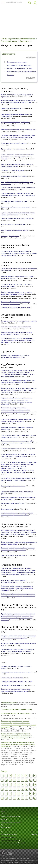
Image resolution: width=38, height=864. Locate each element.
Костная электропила (7, 509)
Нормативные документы (8, 825)
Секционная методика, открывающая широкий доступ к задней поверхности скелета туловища (18, 479)
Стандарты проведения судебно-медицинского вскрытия (19, 321)
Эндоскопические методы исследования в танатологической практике (14, 581)
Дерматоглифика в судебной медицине (13, 149)
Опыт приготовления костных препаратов (14, 555)
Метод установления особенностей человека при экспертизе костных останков (16, 333)
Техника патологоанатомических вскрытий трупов (17, 218)
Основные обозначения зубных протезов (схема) (16, 307)
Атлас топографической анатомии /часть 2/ (14, 224)
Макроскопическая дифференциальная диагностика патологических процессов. (17, 165)
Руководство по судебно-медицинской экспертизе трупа (18, 129)
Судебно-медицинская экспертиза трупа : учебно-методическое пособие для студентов (16, 293)
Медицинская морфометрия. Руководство (14, 143)
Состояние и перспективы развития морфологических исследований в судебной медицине (18, 420)
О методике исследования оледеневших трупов (16, 327)
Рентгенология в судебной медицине (12, 170)
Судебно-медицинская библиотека (22, 38)
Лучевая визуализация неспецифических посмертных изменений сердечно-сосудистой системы (18, 381)
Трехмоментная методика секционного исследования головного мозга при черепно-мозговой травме (17, 650)
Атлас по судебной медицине (10, 236)
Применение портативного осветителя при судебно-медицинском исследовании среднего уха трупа (17, 442)
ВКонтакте (34, 834)
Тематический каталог (9, 41)
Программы (4, 819)
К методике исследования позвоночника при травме (17, 449)
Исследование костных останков (17, 62)
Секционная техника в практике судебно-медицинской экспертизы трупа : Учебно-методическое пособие (18, 136)
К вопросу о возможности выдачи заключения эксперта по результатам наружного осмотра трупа (18, 637)
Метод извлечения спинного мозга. (12, 678)
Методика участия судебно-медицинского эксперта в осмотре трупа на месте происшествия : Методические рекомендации (18, 744)
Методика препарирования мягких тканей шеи (15, 672)
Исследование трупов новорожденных (19, 65)
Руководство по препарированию (11, 108)
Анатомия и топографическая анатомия (19, 68)
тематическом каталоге (9, 703)
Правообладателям (6, 827)
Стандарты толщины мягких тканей (12, 685)
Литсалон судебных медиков (9, 834)
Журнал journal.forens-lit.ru (8, 837)
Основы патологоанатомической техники (14, 176)
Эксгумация (10, 75)
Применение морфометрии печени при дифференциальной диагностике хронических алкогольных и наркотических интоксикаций (15, 410)
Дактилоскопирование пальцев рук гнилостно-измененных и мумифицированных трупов (15, 690)
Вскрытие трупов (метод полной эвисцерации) (15, 207)
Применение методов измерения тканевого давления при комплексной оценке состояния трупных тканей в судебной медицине (19, 390)
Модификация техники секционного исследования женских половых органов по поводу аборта (17, 514)
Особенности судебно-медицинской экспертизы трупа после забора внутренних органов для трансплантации (18, 595)
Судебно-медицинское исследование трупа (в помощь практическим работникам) (18, 214)
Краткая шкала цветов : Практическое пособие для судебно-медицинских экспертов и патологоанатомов (18, 194)
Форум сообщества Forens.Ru (9, 831)
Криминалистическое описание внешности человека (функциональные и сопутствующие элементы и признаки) (17, 157)
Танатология (24, 41)
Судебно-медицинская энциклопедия (11, 840)
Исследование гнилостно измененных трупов (21, 71)
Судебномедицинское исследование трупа (14, 201)
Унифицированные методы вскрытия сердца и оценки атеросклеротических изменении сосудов (18, 455)
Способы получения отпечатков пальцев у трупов (16, 681)
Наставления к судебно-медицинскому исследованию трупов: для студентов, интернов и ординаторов (18, 101)
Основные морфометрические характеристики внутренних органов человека (15, 303)
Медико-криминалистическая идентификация (15, 122)
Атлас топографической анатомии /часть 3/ (14, 230)
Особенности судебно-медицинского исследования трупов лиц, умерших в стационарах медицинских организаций (17, 588)
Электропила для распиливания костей (13, 486)
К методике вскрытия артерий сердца (12, 503)
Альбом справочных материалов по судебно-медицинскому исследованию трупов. (15, 356)
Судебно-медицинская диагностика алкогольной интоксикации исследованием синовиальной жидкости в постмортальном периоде (19, 253)
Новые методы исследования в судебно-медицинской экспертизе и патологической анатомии (17, 549)
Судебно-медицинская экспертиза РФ (11, 822)
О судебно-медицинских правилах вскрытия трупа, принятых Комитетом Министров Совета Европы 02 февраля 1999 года (17, 340)
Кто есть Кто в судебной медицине (10, 816)
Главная (4, 38)
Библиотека (4, 814)
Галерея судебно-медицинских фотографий (13, 842)
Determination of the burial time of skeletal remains (15, 713)
